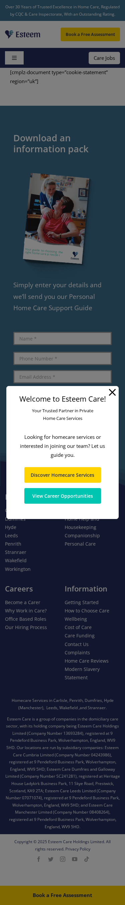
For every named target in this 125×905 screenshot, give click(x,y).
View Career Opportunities (62, 496)
